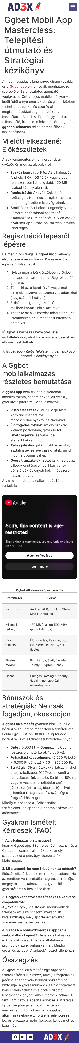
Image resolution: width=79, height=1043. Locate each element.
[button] (73, 7)
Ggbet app (18, 86)
